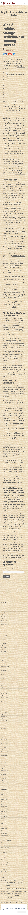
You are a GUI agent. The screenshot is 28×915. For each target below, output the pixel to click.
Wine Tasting (4, 869)
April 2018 (3, 736)
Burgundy (3, 804)
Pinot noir (19, 896)
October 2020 (4, 628)
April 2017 (3, 766)
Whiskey (3, 845)
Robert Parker (4, 833)
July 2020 (3, 639)
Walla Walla (14, 902)
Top (14, 595)
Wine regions (4, 864)
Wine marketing (4, 862)
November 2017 (4, 755)
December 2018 (5, 705)
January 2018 (4, 747)
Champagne (4, 806)
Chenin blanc (15, 886)
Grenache (9, 888)
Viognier (11, 902)
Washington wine (5, 842)
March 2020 (4, 655)
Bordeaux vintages (15, 880)
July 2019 (3, 678)
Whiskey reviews (5, 847)
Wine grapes (4, 852)
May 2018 (3, 732)
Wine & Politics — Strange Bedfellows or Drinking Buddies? (13, 35)
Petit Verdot (8, 895)
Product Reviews (5, 830)
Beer (2, 794)
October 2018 (4, 712)
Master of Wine (18, 891)
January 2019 (4, 701)
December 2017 (5, 751)
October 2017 (4, 759)
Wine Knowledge (5, 855)
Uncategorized (4, 838)
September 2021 (5, 605)
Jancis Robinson (20, 888)
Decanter (5, 888)
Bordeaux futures (9, 880)
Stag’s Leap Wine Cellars (8, 900)
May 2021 (3, 616)
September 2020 (5, 632)
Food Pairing (4, 813)
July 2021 (3, 608)
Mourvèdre (3, 893)
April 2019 (3, 689)
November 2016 (4, 774)
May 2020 (3, 647)
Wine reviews (4, 867)
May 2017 (3, 762)
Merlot (24, 891)
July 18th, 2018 (18, 153)
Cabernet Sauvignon (13, 883)
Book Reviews (4, 799)
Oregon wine (4, 828)
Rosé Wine (11, 898)
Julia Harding (7, 891)
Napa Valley (4, 823)
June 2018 (3, 728)
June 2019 (3, 682)
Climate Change (4, 809)
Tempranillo (7, 902)
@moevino (11, 279)
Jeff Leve (3, 891)
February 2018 (4, 743)
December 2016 (5, 770)
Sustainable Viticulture (18, 900)
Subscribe (6, 576)
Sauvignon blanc (17, 897)
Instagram (13, 888)
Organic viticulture (14, 893)
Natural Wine (4, 826)
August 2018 (4, 720)
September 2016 (5, 782)
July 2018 (3, 724)
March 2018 (4, 739)
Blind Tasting (4, 797)
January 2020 (4, 662)
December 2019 (5, 666)
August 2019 (4, 674)
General (13, 48)
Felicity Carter (14, 197)
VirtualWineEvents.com (6, 840)
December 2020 (5, 624)
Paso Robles (20, 893)
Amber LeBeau (8, 48)
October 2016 (4, 778)
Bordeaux (3, 801)
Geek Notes (4, 816)
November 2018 (4, 709)
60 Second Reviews (5, 792)
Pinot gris (13, 895)
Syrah (3, 902)
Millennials (3, 821)
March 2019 (4, 693)
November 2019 (4, 670)
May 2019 (3, 685)
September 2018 (5, 716)
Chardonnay (7, 886)
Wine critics (4, 850)
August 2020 (4, 635)
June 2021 (3, 612)
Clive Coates (19, 886)
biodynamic (3, 880)
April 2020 (3, 651)
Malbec (12, 891)
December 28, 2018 (18, 256)
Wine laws (3, 857)
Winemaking (4, 871)
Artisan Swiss (6, 197)
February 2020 (4, 659)
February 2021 (4, 620)
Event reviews (4, 811)
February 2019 (4, 697)
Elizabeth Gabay (14, 202)
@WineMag (19, 61)
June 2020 (3, 643)
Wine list (3, 859)
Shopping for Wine (5, 835)
